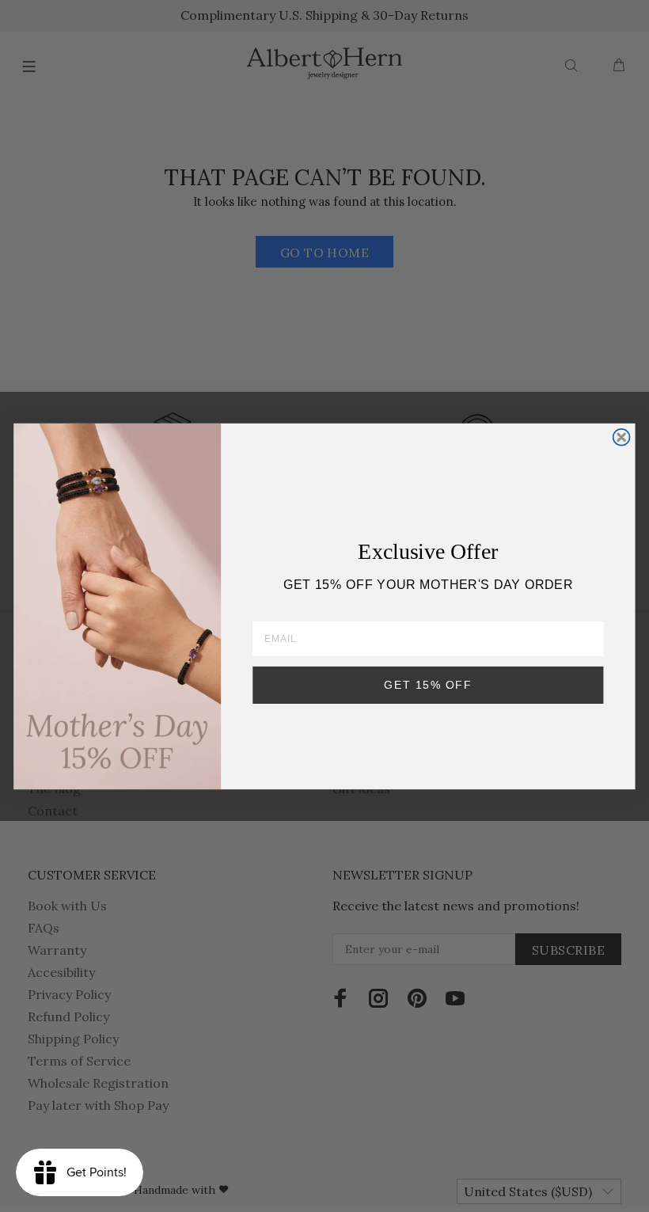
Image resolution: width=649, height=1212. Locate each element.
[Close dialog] (621, 436)
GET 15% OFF (428, 684)
